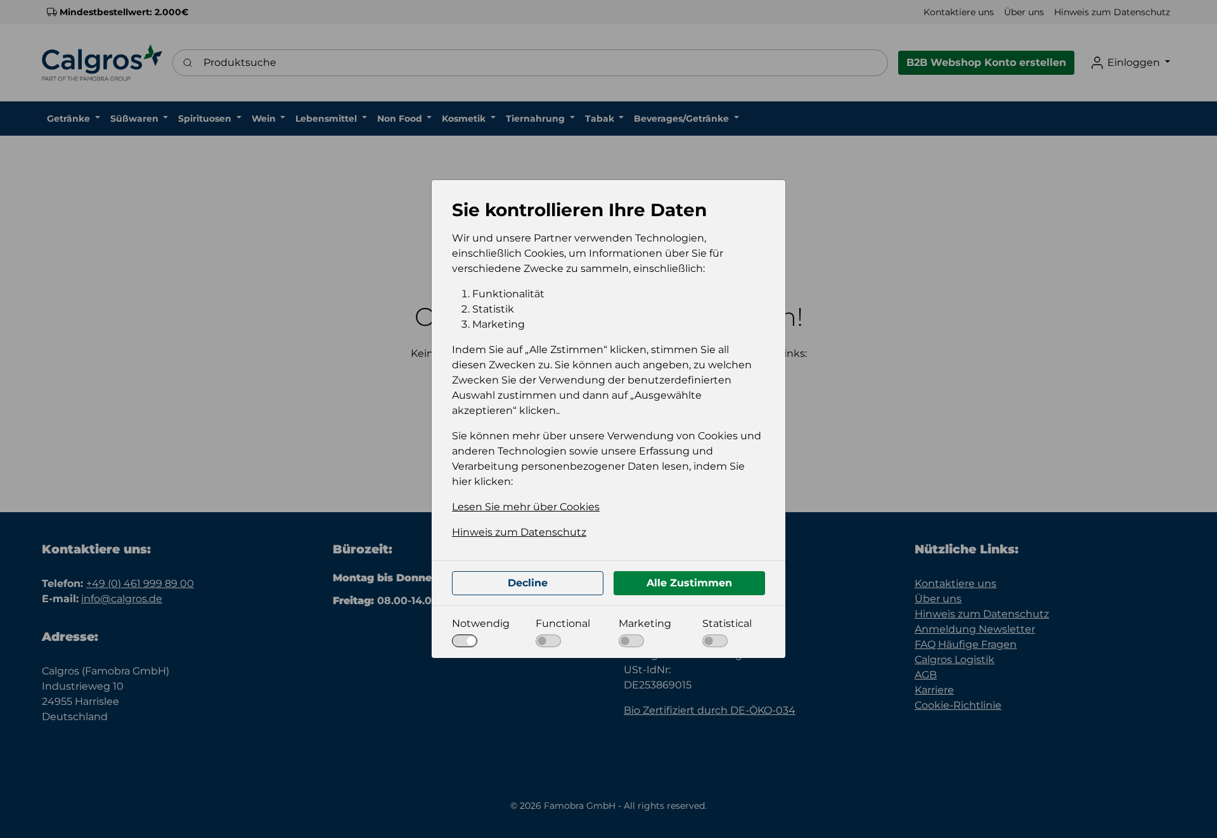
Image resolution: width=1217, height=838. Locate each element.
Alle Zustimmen (689, 583)
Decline (528, 583)
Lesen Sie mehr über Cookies (526, 507)
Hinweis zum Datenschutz (519, 532)
